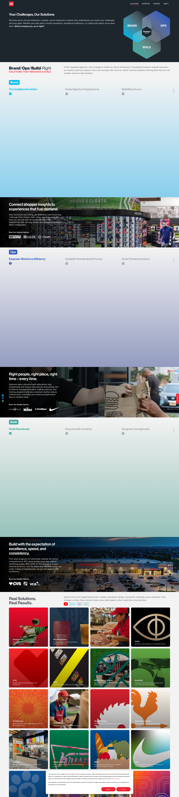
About (166, 4)
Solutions (134, 4)
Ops (79, 604)
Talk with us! (177, 398)
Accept (108, 789)
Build (86, 604)
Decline (123, 789)
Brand (72, 604)
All (66, 604)
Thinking (156, 4)
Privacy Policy (115, 778)
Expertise (146, 4)
